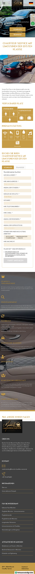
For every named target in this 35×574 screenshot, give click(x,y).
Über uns (4, 487)
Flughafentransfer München (9, 518)
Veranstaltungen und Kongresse (11, 530)
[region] (17, 18)
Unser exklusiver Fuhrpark (9, 491)
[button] (2, 68)
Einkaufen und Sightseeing (9, 553)
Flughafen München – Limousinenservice (13, 511)
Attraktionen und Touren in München (12, 546)
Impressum (25, 567)
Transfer (17, 35)
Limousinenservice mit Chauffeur (11, 526)
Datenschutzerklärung (16, 255)
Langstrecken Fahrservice (9, 522)
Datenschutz (25, 568)
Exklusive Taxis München (9, 507)
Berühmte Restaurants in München (11, 549)
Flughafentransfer (7, 515)
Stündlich (17, 29)
